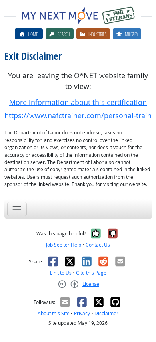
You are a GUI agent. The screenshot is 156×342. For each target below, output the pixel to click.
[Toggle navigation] (17, 209)
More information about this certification (78, 102)
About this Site (54, 313)
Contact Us (98, 244)
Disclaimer (106, 313)
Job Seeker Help (63, 244)
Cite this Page (91, 272)
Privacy (82, 313)
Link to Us (61, 272)
